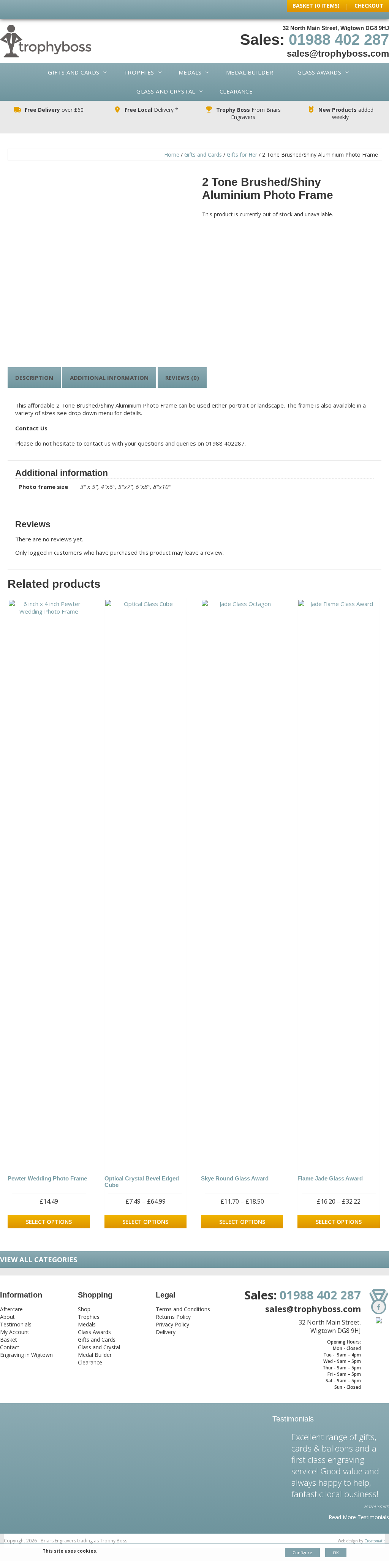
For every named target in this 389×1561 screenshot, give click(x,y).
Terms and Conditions (183, 1309)
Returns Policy (173, 1316)
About (7, 1316)
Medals (190, 72)
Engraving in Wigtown (26, 1354)
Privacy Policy (172, 1324)
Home (171, 154)
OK (336, 1552)
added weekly (345, 113)
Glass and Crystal (165, 91)
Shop (84, 1309)
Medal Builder (250, 72)
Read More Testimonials (359, 1517)
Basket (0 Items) (316, 5)
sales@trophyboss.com (338, 53)
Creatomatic (374, 1541)
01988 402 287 (339, 39)
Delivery (166, 1332)
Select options (49, 1221)
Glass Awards (319, 72)
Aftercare (11, 1309)
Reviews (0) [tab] (182, 377)
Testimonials (16, 1324)
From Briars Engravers (248, 113)
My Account (14, 1332)
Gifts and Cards (74, 72)
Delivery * (151, 109)
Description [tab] (34, 377)
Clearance (236, 91)
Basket (8, 1339)
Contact (9, 1347)
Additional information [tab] (109, 377)
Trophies (139, 72)
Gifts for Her (242, 154)
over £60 (54, 109)
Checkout (368, 5)
